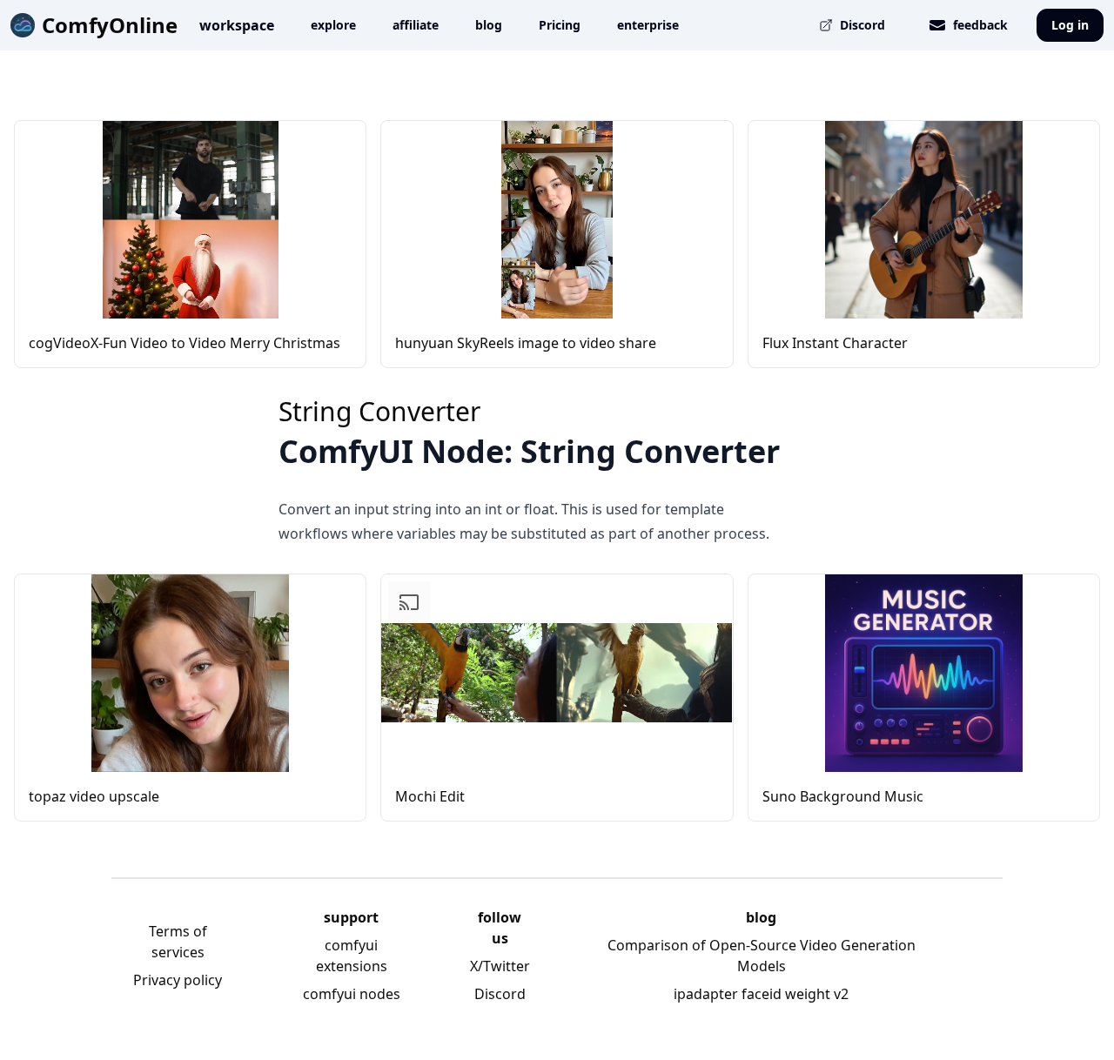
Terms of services (178, 942)
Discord (500, 993)
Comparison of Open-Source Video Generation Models (761, 956)
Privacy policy (177, 980)
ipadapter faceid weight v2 (761, 993)
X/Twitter (500, 966)
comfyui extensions (351, 956)
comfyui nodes (351, 993)
